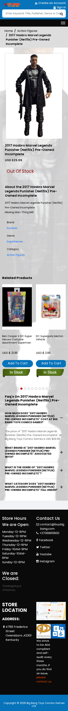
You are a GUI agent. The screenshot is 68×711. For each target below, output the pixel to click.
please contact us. (44, 679)
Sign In (61, 7)
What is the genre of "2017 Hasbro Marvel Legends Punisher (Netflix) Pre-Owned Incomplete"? (30, 470)
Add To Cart (18, 363)
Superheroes (15, 241)
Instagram (47, 561)
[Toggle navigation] (63, 23)
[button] (18, 389)
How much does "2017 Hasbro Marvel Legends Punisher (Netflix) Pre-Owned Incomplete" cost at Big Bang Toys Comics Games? (31, 417)
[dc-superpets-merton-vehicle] (51, 307)
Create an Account (52, 3)
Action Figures (27, 31)
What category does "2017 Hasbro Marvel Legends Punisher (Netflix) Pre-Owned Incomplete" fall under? (31, 487)
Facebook (46, 540)
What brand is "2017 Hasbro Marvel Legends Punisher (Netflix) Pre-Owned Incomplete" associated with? (30, 452)
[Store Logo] (11, 5)
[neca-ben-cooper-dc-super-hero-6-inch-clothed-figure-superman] (17, 307)
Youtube (45, 554)
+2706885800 (49, 533)
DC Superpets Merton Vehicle (49, 338)
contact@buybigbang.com (52, 526)
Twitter (45, 547)
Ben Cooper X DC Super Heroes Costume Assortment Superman (17, 339)
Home (8, 31)
